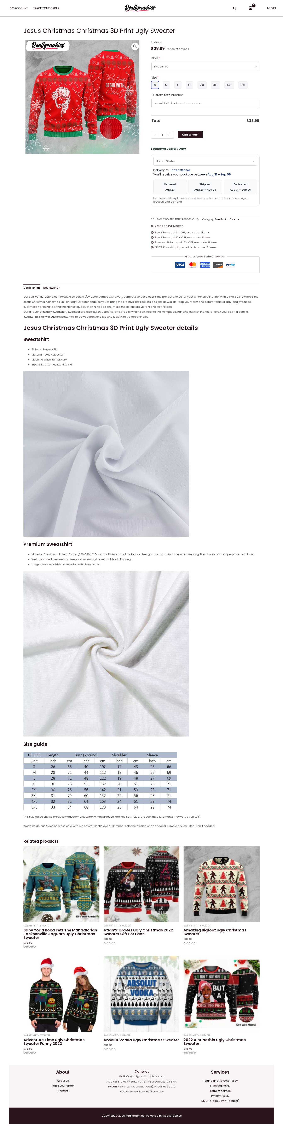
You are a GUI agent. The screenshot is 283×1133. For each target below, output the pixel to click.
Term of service (220, 1091)
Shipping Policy (220, 1086)
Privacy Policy (220, 1096)
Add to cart (190, 135)
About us (63, 1081)
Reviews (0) (51, 288)
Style (155, 58)
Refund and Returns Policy (220, 1081)
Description (31, 288)
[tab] (31, 288)
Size (154, 78)
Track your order (63, 1086)
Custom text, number (167, 95)
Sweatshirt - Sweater (227, 219)
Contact (62, 1091)
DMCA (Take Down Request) (220, 1101)
